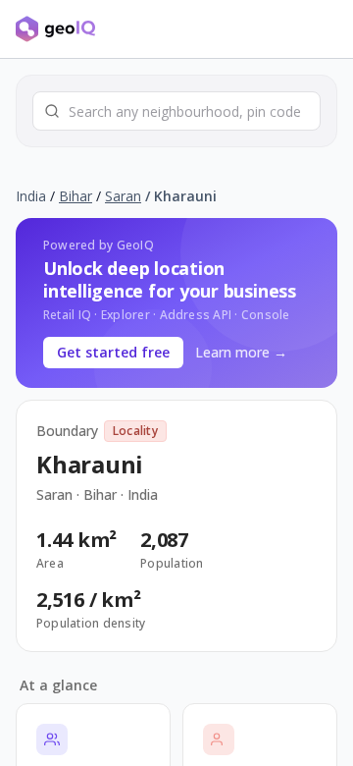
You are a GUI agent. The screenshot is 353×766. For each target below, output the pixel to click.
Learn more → (241, 352)
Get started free (113, 352)
